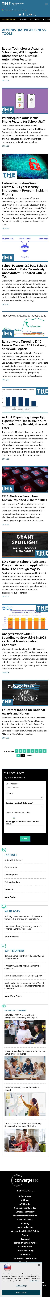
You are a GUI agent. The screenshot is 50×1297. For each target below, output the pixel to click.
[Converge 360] (25, 1180)
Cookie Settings (21, 1286)
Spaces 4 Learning (25, 1250)
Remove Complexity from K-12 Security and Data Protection (24, 957)
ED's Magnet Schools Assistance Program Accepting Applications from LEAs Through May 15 (25, 565)
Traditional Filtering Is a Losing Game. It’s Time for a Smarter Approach (23, 927)
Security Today (25, 1246)
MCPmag (25, 1223)
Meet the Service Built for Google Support (23, 975)
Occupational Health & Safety (25, 1231)
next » (29, 755)
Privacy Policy (25, 812)
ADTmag (25, 1200)
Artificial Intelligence (13, 860)
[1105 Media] (25, 1190)
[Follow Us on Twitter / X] (27, 15)
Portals (10, 854)
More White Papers (13, 996)
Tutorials (23, 20)
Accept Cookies (21, 1292)
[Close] (39, 1265)
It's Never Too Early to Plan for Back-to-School (22, 1088)
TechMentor (25, 1254)
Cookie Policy (34, 1281)
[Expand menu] (46, 4)
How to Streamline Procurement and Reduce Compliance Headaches (24, 1052)
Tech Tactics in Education (25, 1258)
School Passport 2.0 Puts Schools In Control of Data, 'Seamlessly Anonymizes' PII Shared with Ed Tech (25, 270)
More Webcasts (11, 936)
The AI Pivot (25, 1262)
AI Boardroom (25, 1196)
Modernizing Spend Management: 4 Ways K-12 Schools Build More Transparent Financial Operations (24, 986)
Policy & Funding (12, 882)
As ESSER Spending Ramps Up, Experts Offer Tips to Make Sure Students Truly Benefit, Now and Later (24, 422)
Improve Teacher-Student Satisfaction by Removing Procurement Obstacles (22, 1124)
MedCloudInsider (25, 1227)
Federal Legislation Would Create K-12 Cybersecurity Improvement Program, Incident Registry (24, 188)
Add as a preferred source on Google (16, 10)
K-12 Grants (35, 20)
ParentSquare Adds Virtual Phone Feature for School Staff (23, 119)
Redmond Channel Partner (25, 1242)
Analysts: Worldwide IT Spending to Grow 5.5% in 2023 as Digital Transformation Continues (24, 639)
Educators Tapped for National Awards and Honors (23, 711)
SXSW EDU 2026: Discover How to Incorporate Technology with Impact (20, 1016)
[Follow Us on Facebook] (23, 14)
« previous (9, 751)
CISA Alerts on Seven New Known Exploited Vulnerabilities (24, 498)
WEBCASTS (12, 911)
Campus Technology (25, 1211)
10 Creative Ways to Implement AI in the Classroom (22, 967)
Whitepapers (14, 950)
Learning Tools (11, 874)
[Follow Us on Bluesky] (20, 14)
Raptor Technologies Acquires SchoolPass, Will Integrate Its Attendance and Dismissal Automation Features (23, 53)
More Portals (10, 897)
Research (8, 889)
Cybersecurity (10, 867)
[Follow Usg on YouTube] (30, 14)
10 (22, 755)
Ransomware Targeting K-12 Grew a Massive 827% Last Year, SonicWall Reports (24, 345)
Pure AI (25, 1235)
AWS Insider (25, 1204)
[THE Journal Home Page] (13, 4)
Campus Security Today (25, 1207)
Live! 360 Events (25, 1219)
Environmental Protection (25, 1215)
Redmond (25, 1238)
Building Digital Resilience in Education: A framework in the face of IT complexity (23, 917)
